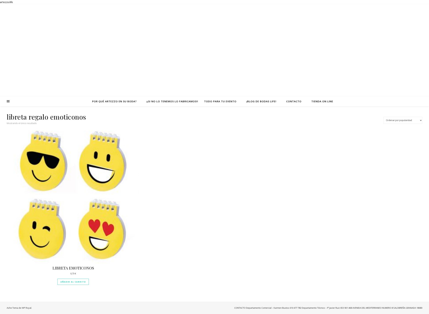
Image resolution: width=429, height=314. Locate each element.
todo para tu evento (220, 101)
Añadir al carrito (73, 282)
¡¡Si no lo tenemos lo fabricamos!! (172, 101)
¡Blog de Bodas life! (261, 101)
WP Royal (26, 307)
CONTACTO (293, 101)
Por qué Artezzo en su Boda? (114, 101)
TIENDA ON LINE (322, 101)
